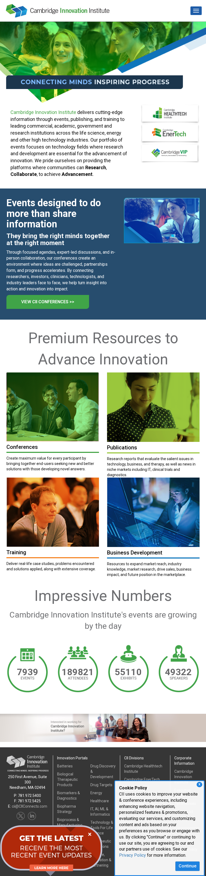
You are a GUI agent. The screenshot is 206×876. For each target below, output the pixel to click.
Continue (187, 865)
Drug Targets (101, 785)
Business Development (134, 552)
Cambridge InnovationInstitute (183, 776)
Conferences (22, 447)
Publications (122, 447)
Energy (96, 793)
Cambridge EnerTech (142, 779)
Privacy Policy (132, 855)
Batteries (65, 766)
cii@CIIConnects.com (29, 806)
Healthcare (99, 801)
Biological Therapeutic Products (67, 779)
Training (16, 552)
